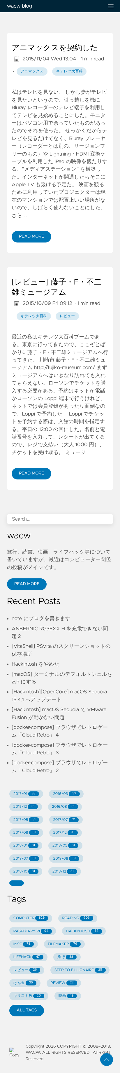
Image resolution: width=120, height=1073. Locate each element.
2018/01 (24, 845)
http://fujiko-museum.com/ (64, 367)
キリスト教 (27, 996)
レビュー (67, 316)
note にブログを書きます (41, 618)
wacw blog (19, 6)
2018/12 (63, 871)
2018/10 (24, 871)
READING (76, 918)
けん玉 (23, 983)
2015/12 (23, 807)
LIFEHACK (26, 957)
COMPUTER (29, 918)
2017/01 (24, 794)
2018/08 (64, 859)
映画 (66, 996)
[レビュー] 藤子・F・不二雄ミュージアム (57, 288)
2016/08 (63, 807)
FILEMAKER (62, 944)
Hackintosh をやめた (35, 664)
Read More (31, 236)
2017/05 (24, 820)
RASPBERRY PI (30, 931)
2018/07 (24, 859)
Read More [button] (26, 584)
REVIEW (61, 983)
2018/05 (63, 845)
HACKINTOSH (82, 931)
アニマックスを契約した (55, 48)
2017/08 (24, 833)
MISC (21, 944)
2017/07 (64, 820)
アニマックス (32, 71)
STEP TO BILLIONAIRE (78, 970)
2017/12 (63, 833)
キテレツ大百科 (69, 71)
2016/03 (64, 794)
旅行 (65, 957)
